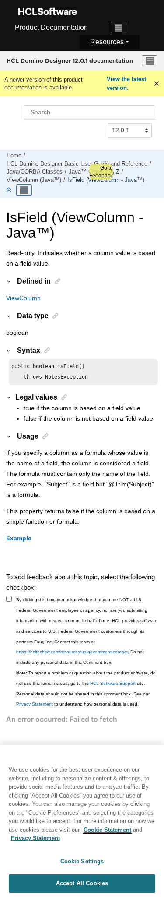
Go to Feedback (101, 172)
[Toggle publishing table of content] (24, 190)
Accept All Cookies (82, 883)
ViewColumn (23, 297)
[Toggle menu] (149, 61)
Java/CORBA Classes (35, 172)
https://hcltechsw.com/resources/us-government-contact (72, 651)
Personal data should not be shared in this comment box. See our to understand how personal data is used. (83, 699)
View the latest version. (126, 83)
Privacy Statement (34, 704)
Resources (107, 42)
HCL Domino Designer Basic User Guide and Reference (77, 164)
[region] (82, 821)
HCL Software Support (113, 683)
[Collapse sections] (10, 190)
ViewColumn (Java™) (34, 180)
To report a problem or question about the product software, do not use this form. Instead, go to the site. (86, 678)
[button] (9, 281)
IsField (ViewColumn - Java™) (105, 180)
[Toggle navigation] (118, 27)
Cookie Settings (82, 861)
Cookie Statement (107, 829)
